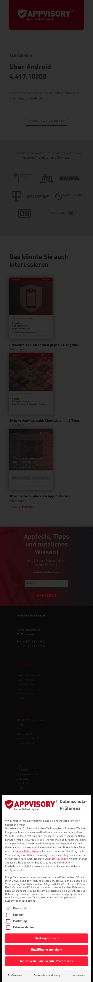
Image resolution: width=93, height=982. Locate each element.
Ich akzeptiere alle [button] (46, 938)
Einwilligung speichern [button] (46, 949)
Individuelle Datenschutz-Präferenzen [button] (46, 961)
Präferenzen (15, 975)
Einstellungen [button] (60, 859)
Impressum (78, 975)
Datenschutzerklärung (28, 851)
